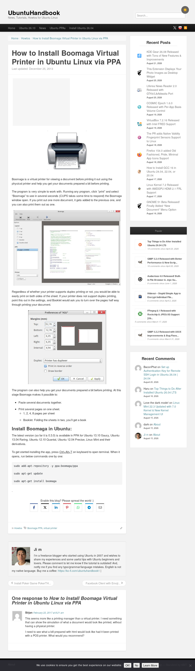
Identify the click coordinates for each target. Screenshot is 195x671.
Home (11, 28)
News (42, 28)
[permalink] (120, 528)
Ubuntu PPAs (58, 28)
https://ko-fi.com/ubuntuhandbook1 (79, 571)
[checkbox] (185, 10)
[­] (97, 2)
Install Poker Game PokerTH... (32, 583)
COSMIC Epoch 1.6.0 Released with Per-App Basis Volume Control (164, 107)
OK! (127, 665)
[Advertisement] (41, 102)
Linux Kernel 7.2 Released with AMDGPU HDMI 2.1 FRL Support (164, 188)
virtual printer (50, 528)
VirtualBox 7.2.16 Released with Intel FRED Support (163, 122)
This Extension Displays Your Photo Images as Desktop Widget (164, 72)
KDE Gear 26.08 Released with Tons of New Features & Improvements (164, 55)
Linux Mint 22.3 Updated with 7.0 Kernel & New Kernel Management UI (162, 408)
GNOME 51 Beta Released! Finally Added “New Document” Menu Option (163, 205)
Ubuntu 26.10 (27, 28)
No (136, 665)
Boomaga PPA (34, 528)
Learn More (150, 665)
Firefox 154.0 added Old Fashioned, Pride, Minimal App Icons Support (162, 154)
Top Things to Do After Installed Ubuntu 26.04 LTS (162, 390)
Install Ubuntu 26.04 (81, 28)
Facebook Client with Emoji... (103, 583)
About (157, 424)
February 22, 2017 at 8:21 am (48, 612)
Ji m (146, 434)
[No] (190, 665)
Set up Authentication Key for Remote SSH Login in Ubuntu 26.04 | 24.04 (162, 372)
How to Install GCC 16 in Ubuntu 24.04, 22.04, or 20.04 (161, 171)
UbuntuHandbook (34, 12)
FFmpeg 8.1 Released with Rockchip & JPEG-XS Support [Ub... (163, 314)
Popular (158, 230)
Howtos (18, 528)
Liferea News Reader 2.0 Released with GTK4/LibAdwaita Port (162, 89)
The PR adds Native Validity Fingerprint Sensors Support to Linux (164, 137)
